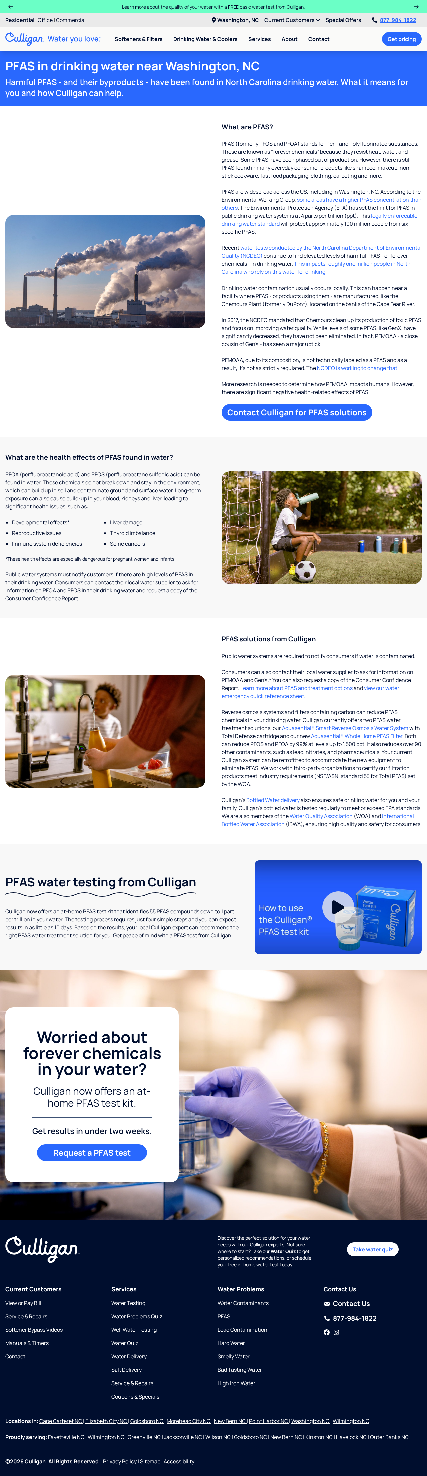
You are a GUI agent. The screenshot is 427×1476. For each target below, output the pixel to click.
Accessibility (179, 1461)
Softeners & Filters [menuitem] (139, 39)
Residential (19, 20)
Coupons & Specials (135, 1396)
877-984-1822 (398, 20)
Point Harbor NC (269, 1421)
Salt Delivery (126, 1369)
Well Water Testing (134, 1329)
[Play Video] (338, 907)
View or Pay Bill (23, 1303)
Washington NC (310, 1421)
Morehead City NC (189, 1421)
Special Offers (343, 20)
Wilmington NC (351, 1421)
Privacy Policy (120, 1461)
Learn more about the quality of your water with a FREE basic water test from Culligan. (213, 7)
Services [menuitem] (259, 39)
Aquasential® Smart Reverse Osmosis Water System (345, 728)
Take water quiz (373, 1249)
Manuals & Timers (27, 1343)
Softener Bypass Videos (34, 1329)
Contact (319, 39)
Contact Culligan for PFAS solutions (297, 412)
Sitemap (150, 1461)
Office (45, 20)
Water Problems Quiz (136, 1316)
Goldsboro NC (147, 1421)
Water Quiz (124, 1343)
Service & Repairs (26, 1316)
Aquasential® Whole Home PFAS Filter (356, 736)
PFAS (224, 1316)
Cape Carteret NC (61, 1421)
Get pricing (402, 39)
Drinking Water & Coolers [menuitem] (205, 39)
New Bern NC (230, 1421)
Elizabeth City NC (106, 1421)
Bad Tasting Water (240, 1369)
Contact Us (351, 1303)
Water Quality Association (321, 816)
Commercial (71, 20)
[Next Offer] (416, 7)
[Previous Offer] (10, 7)
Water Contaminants (243, 1303)
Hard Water (231, 1343)
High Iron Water (236, 1383)
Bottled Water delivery (273, 800)
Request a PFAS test (92, 1152)
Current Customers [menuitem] (290, 20)
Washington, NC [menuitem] (238, 20)
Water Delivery (129, 1356)
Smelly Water (234, 1356)
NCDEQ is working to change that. (358, 368)
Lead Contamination (242, 1329)
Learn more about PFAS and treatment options (296, 688)
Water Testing (128, 1303)
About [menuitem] (290, 39)
